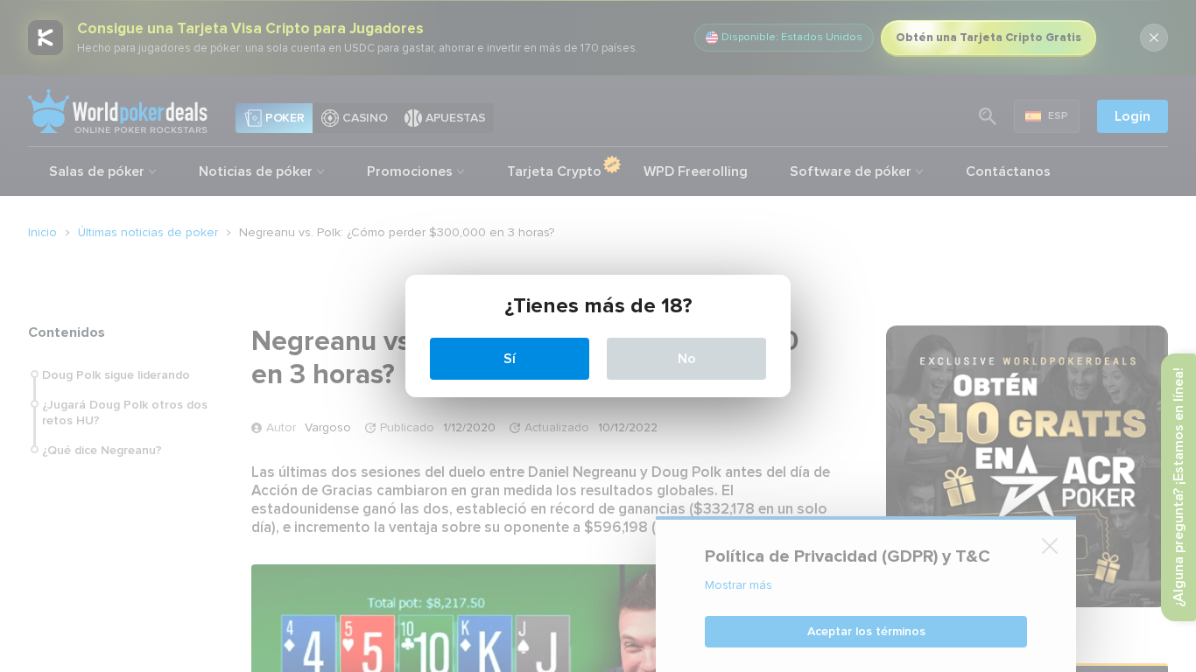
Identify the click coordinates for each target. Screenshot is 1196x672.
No (687, 359)
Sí (509, 359)
